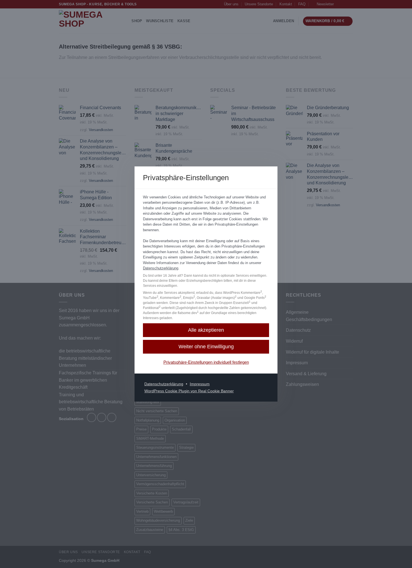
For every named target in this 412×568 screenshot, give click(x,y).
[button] (206, 330)
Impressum (200, 384)
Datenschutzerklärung (160, 268)
